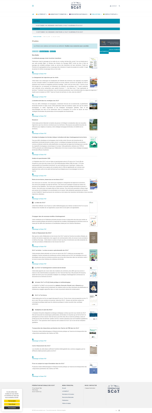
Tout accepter (12, 401)
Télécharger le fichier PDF (39, 74)
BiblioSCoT (53, 51)
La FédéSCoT (41, 14)
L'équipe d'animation (90, 388)
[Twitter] (116, 410)
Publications (95, 14)
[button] (113, 6)
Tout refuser (12, 404)
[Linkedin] (119, 410)
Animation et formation (58, 14)
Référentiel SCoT (44, 51)
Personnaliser (12, 407)
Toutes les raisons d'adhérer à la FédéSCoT (110, 50)
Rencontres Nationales (79, 14)
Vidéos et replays (110, 14)
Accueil (64, 388)
